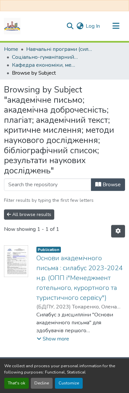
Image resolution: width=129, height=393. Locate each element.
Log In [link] (93, 26)
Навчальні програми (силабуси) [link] (59, 49)
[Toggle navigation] (116, 26)
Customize (69, 383)
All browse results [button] (31, 214)
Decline (41, 383)
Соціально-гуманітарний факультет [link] (45, 57)
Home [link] (11, 49)
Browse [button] (111, 184)
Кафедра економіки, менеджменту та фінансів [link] (45, 65)
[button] (12, 26)
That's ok (16, 383)
